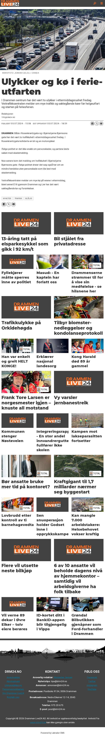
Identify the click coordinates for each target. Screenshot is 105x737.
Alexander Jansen (63, 677)
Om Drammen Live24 (13, 693)
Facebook (92, 677)
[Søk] (94, 3)
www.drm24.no (38, 722)
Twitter (92, 681)
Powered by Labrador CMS (52, 733)
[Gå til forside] (45, 3)
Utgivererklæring (13, 685)
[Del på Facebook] (92, 123)
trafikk (18, 198)
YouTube (92, 689)
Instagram (92, 685)
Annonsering (13, 677)
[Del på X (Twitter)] (97, 123)
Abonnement (13, 681)
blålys (28, 198)
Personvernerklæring (13, 689)
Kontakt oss (13, 697)
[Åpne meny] (101, 3)
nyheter (7, 198)
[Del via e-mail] (101, 123)
